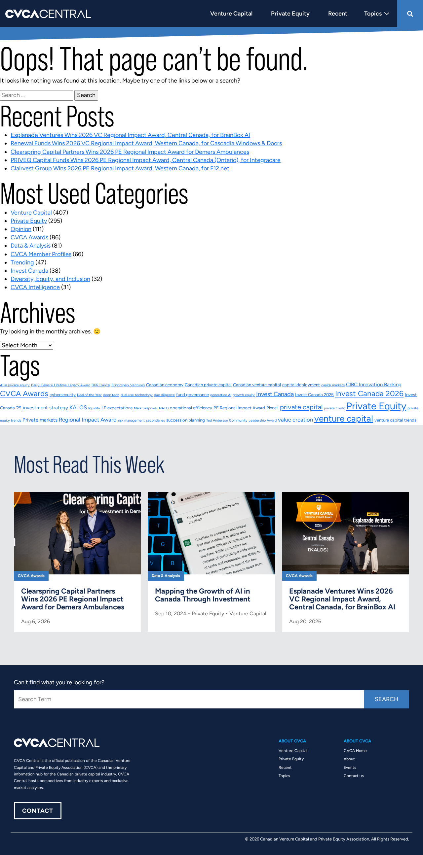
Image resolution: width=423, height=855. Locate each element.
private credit (334, 408)
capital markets (333, 385)
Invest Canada (29, 270)
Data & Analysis (31, 245)
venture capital (343, 418)
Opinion (21, 229)
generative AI (220, 395)
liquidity (94, 408)
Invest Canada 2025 (314, 394)
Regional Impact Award (88, 419)
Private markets (40, 420)
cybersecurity (63, 394)
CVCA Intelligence (35, 287)
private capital (301, 407)
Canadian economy (164, 384)
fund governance (192, 394)
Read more (77, 562)
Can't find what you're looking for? (59, 682)
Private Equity (29, 220)
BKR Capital (101, 385)
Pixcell (272, 407)
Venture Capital (31, 212)
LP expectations (117, 407)
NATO (164, 408)
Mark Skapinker (146, 408)
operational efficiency (191, 407)
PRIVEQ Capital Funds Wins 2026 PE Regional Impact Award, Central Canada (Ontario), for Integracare (146, 160)
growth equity (244, 395)
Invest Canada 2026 (369, 393)
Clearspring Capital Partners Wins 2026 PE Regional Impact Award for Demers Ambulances (130, 151)
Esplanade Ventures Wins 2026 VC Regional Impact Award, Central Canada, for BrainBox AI (130, 135)
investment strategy (45, 408)
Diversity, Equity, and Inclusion (50, 279)
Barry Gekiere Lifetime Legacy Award (60, 385)
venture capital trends (395, 420)
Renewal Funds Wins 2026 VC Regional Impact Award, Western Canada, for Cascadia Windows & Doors (146, 143)
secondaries (155, 420)
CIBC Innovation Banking (374, 385)
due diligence (164, 395)
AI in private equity (15, 385)
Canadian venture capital (257, 384)
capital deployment (301, 384)
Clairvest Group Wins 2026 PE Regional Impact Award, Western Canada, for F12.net (120, 168)
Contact (37, 810)
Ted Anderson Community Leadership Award (241, 420)
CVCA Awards (29, 237)
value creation (295, 419)
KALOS (78, 407)
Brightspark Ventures (128, 385)
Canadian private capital (208, 384)
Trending (22, 262)
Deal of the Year (89, 395)
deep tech (111, 395)
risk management (131, 420)
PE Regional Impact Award (239, 407)
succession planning (185, 420)
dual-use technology (137, 395)
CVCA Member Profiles (41, 254)
